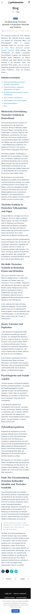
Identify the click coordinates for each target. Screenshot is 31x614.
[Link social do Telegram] (16, 571)
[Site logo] (15, 2)
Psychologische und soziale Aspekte (15, 100)
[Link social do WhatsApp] (11, 571)
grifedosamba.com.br (9, 31)
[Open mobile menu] (2, 2)
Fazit (5, 106)
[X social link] (7, 571)
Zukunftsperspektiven (10, 103)
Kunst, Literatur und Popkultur (13, 97)
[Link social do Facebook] (3, 571)
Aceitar (15, 611)
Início (13, 12)
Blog (18, 12)
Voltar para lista (15, 579)
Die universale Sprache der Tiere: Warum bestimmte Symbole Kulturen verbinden (15, 47)
